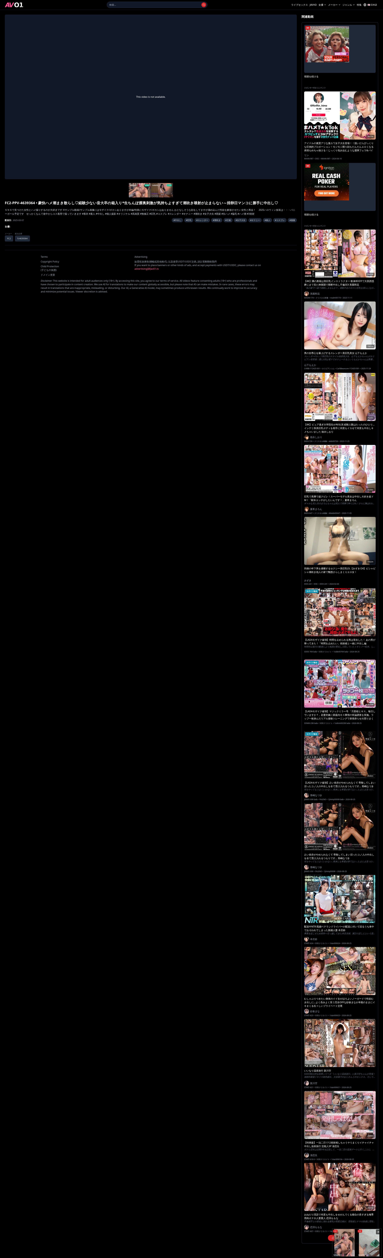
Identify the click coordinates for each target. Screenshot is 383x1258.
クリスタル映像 (322, 298)
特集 (359, 4)
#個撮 (292, 220)
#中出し (177, 220)
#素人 (267, 220)
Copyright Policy (50, 261)
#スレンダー (202, 220)
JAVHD (313, 4)
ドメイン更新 (48, 274)
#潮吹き (217, 220)
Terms (44, 256)
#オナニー (255, 220)
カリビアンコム (328, 368)
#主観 (228, 220)
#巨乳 (189, 220)
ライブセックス (299, 4)
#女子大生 (240, 220)
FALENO (322, 799)
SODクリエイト (325, 652)
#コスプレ (280, 220)
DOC (317, 159)
